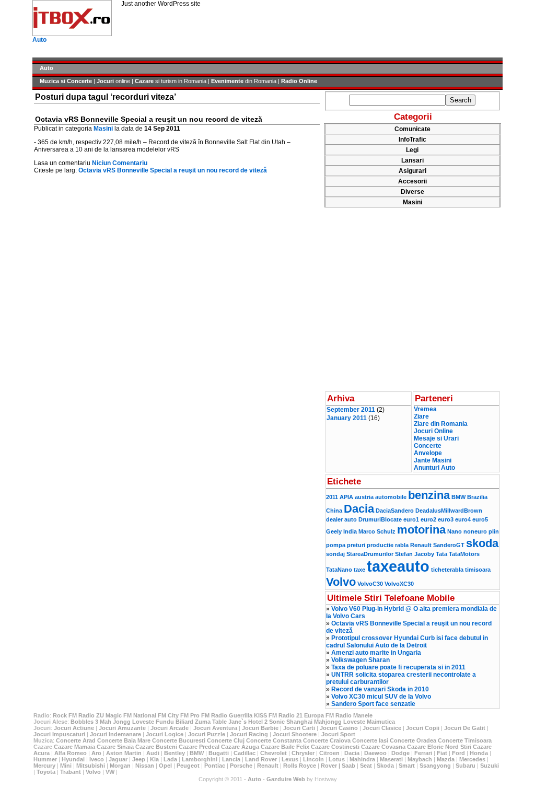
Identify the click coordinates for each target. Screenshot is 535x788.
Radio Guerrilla (231, 715)
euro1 (411, 519)
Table (219, 722)
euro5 (480, 519)
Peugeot (188, 765)
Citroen (329, 753)
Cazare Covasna (383, 747)
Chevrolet (273, 753)
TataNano (339, 569)
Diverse (412, 191)
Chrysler (303, 753)
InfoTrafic (412, 139)
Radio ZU (91, 715)
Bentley (174, 753)
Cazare (144, 81)
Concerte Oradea (413, 740)
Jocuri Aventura (215, 728)
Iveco (96, 759)
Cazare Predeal (199, 747)
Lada (170, 759)
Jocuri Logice (164, 734)
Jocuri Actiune (74, 728)
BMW (458, 497)
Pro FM (200, 715)
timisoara (478, 569)
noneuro (475, 531)
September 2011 (351, 409)
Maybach (420, 759)
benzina (429, 495)
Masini (103, 128)
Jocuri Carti (299, 728)
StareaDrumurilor (369, 554)
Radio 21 (290, 715)
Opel (165, 765)
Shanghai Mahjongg (314, 722)
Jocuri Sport (338, 734)
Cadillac (244, 753)
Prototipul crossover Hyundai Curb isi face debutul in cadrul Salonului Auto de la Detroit (407, 641)
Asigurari (412, 171)
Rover (329, 765)
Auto (39, 39)
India (350, 531)
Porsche (241, 765)
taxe (359, 569)
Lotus (337, 759)
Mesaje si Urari (436, 438)
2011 (332, 497)
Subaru (465, 765)
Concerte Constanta (273, 740)
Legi (412, 150)
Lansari (412, 160)
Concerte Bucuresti (178, 740)
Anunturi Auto (434, 467)
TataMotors (464, 554)
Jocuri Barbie (260, 728)
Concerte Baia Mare (123, 740)
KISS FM (265, 715)
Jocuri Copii (422, 728)
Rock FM (65, 715)
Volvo (341, 581)
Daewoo (375, 753)
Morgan (120, 765)
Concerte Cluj (226, 740)
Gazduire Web (285, 779)
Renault (421, 545)
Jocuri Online (433, 431)
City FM (178, 715)
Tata (441, 554)
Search (460, 100)
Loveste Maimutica (369, 722)
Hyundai (73, 759)
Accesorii (412, 181)
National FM (149, 715)
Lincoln (313, 759)
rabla (402, 545)
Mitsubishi (90, 765)
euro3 (445, 519)
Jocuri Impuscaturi (59, 734)
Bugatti (218, 753)
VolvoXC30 (399, 584)
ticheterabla (447, 569)
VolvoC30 (370, 584)
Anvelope (428, 453)
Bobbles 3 (84, 722)
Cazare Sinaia (115, 747)
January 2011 (347, 418)
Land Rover (261, 759)
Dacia (359, 508)
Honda (479, 753)
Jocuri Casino (339, 728)
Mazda (446, 759)
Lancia (231, 759)
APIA (346, 497)
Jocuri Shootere (295, 734)
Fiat (442, 753)
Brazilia (477, 497)
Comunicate (412, 129)
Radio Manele (354, 715)
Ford (458, 753)
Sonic (277, 722)
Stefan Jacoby (414, 554)
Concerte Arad (76, 740)
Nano (454, 531)
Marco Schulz (377, 531)
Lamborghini (199, 759)
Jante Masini (432, 460)
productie (380, 545)
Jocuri (105, 81)
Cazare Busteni (156, 747)
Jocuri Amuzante (122, 728)
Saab (348, 765)
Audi (152, 753)
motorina (421, 529)
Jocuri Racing (249, 734)
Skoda (385, 765)
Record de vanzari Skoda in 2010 (380, 689)
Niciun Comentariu (119, 163)
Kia (154, 759)
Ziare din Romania (441, 423)
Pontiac (214, 765)
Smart (407, 765)
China (334, 510)
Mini (66, 765)
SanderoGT (448, 545)
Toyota (46, 772)
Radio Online (299, 81)
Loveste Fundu (153, 722)
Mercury (44, 765)
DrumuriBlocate (380, 519)
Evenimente (227, 81)
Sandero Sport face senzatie (373, 704)
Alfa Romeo (70, 753)
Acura (41, 753)
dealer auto (341, 519)
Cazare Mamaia (74, 747)
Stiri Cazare (476, 747)
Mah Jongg (115, 722)
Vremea (425, 409)
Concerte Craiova (327, 740)
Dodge (400, 753)
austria (364, 497)
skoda (482, 543)
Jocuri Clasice (382, 728)
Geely (334, 531)
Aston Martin (124, 753)
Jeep (138, 759)
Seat (366, 765)
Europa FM (319, 715)
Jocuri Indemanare (115, 734)
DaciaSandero (395, 510)
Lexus (290, 759)
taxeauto (398, 566)
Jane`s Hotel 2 (248, 722)
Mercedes (472, 759)
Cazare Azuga (240, 747)
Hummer (45, 759)
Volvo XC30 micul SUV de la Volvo (381, 696)
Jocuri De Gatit (464, 728)
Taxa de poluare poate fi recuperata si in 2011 (398, 667)
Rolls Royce (299, 765)
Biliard (184, 722)
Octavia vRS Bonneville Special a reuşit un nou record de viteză (148, 119)
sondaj (335, 554)
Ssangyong (435, 765)
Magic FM (119, 715)
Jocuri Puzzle (206, 734)
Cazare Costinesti (335, 747)
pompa (335, 545)
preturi (356, 545)
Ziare (421, 416)
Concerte (427, 445)
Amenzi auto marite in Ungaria (376, 652)
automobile (390, 497)
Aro (96, 753)
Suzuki (489, 765)
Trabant (70, 772)
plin (494, 531)
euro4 (463, 519)
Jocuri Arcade (169, 728)
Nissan (144, 765)
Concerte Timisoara (465, 740)
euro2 (428, 519)
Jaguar (118, 759)
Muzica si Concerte (66, 81)
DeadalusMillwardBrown (448, 510)
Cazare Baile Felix (285, 747)
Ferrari (423, 753)
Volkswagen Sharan (360, 660)
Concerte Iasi (370, 740)
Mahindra (362, 759)
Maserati (391, 759)
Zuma (203, 722)
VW (110, 772)
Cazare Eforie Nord (433, 747)
